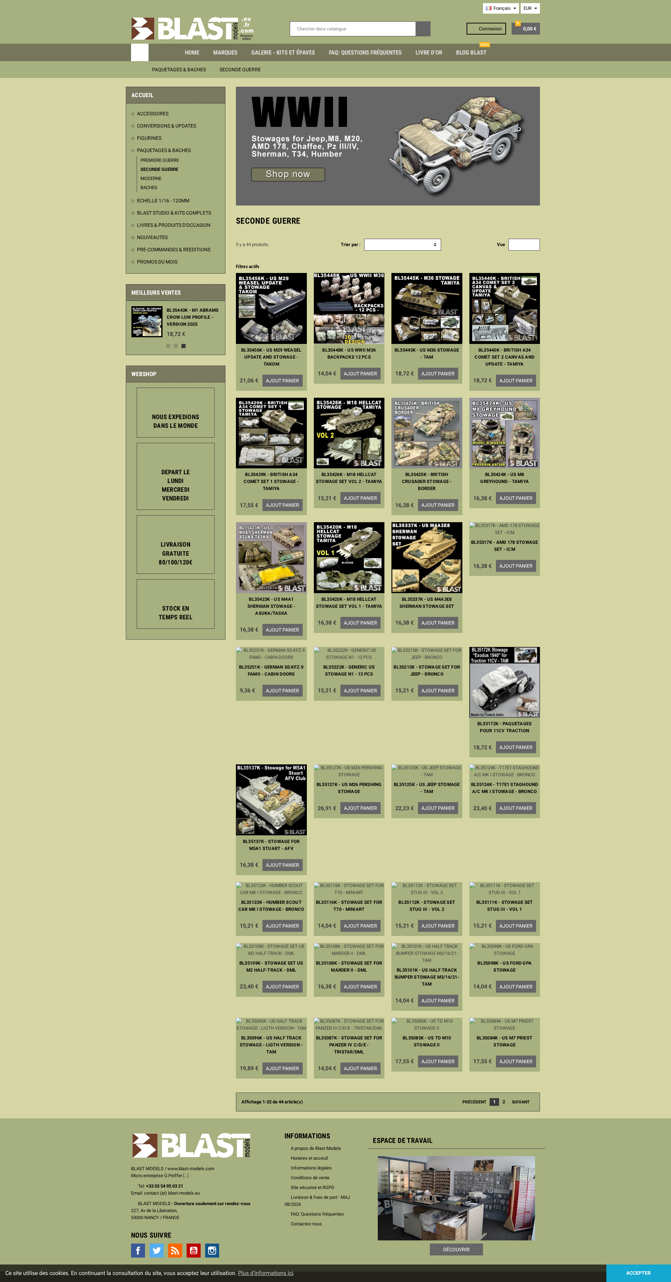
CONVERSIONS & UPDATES (166, 126)
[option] (175, 321)
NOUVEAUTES (152, 237)
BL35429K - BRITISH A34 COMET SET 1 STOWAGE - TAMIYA (271, 481)
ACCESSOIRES (152, 113)
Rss (175, 1251)
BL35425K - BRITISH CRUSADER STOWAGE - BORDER (427, 481)
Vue (501, 244)
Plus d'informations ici (265, 1273)
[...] (185, 1175)
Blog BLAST (472, 50)
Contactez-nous (306, 1223)
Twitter (157, 1251)
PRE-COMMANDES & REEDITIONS (173, 249)
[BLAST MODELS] (192, 28)
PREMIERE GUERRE (159, 160)
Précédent (471, 1101)
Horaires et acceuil (309, 1158)
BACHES (148, 187)
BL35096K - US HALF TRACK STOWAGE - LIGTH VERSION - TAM (271, 1044)
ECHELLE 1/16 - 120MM (163, 200)
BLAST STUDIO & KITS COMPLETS (174, 213)
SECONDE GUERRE (159, 169)
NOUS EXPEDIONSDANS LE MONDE (176, 421)
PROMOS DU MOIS (157, 262)
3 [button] (183, 346)
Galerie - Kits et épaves (283, 52)
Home (192, 52)
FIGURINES (149, 138)
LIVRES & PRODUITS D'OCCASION (173, 225)
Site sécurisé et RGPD (312, 1187)
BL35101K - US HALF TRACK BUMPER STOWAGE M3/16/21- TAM (427, 977)
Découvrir (456, 1249)
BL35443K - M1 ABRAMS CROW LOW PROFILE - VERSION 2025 (192, 317)
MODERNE (150, 178)
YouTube (194, 1251)
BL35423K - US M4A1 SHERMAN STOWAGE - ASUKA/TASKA (271, 606)
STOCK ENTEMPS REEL (176, 613)
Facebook (138, 1251)
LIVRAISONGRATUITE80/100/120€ (176, 553)
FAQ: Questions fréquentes (365, 52)
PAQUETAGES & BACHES (164, 150)
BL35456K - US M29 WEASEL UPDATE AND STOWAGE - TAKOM (271, 357)
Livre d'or (429, 52)
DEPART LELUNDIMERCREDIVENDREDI (175, 485)
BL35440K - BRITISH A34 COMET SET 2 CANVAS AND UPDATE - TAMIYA (504, 357)
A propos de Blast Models (316, 1148)
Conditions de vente (310, 1177)
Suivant (522, 1101)
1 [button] (168, 346)
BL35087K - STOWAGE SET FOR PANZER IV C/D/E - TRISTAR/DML (349, 1044)
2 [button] (176, 346)
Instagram (212, 1251)
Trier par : (351, 244)
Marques (225, 52)
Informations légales (311, 1168)
